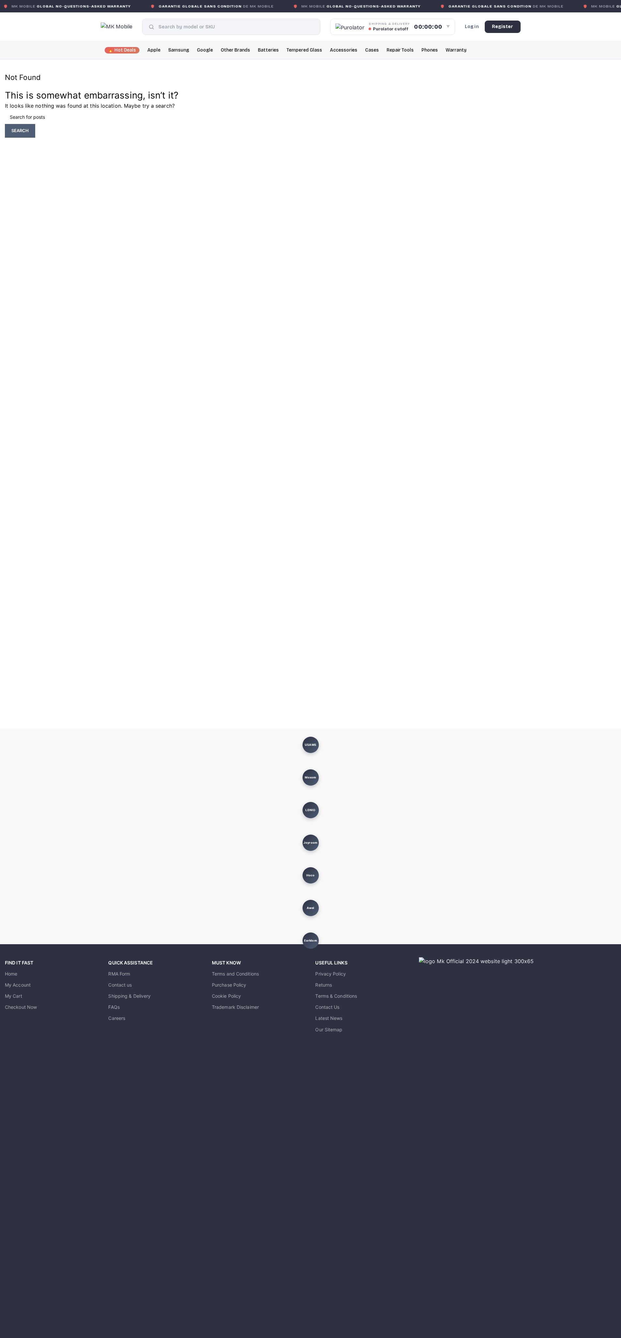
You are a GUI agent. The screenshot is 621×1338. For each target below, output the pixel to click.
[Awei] (310, 908)
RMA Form (119, 974)
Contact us (120, 985)
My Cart (13, 996)
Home (11, 974)
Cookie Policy (226, 996)
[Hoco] (310, 875)
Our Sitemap (328, 1029)
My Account (18, 985)
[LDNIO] (310, 810)
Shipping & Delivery (129, 996)
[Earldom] (310, 940)
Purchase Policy (229, 985)
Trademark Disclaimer (235, 1007)
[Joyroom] (310, 842)
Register (502, 26)
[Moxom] (310, 777)
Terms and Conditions (235, 974)
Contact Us (327, 1007)
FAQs (113, 1007)
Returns (323, 985)
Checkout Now (21, 1007)
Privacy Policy (330, 974)
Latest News (328, 1018)
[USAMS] (310, 745)
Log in (472, 26)
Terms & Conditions (336, 996)
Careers (116, 1018)
